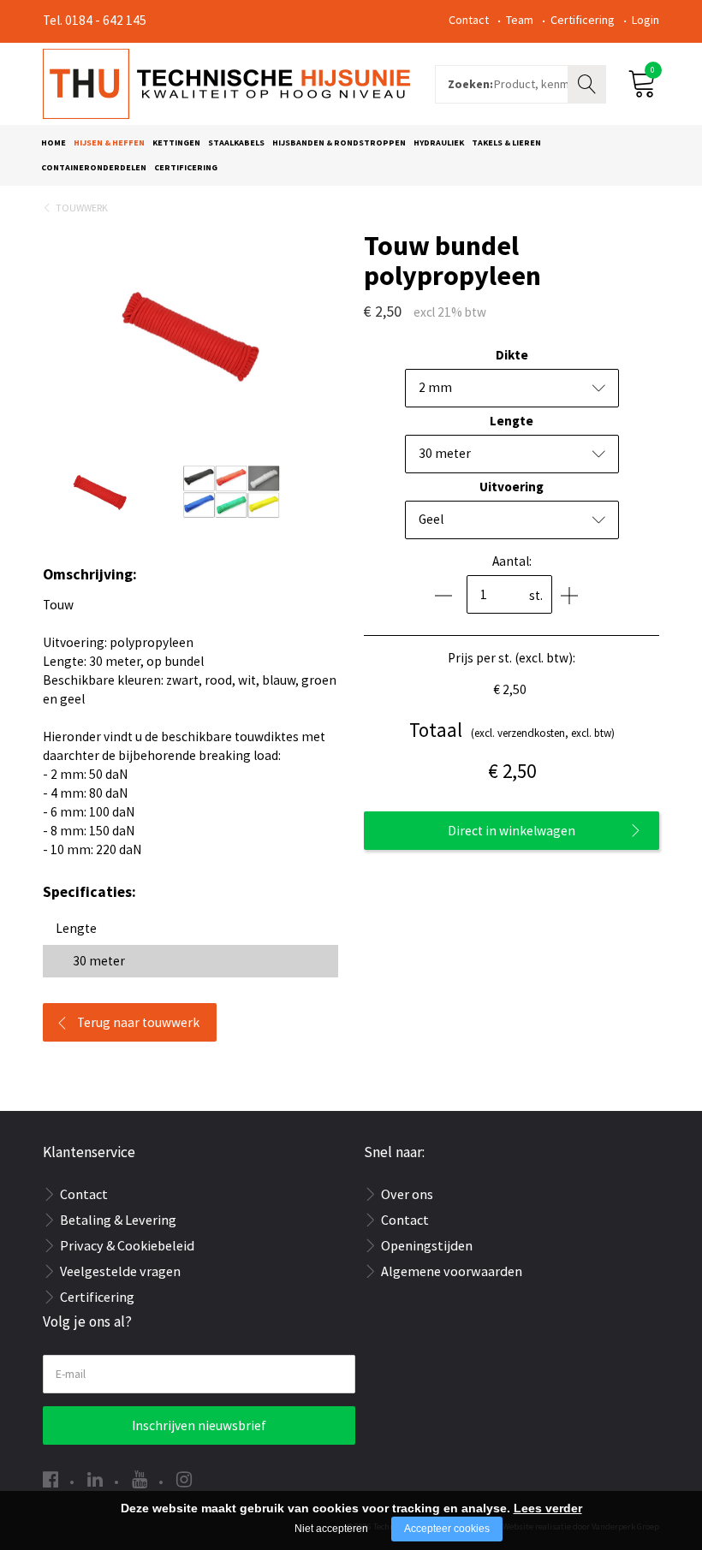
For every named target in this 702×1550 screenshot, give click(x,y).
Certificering (582, 19)
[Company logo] (226, 82)
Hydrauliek (438, 142)
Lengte (511, 421)
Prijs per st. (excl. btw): (511, 658)
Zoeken (589, 82)
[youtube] (139, 1479)
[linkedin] (95, 1479)
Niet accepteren (331, 1529)
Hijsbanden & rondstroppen (339, 142)
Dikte (512, 355)
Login (645, 19)
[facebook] (50, 1479)
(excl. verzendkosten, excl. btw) (512, 729)
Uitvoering (511, 486)
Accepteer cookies (447, 1529)
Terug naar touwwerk (138, 1022)
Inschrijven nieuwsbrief (199, 1425)
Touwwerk (82, 207)
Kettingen (176, 142)
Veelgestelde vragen (120, 1271)
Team (519, 19)
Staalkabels (236, 142)
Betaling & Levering (118, 1219)
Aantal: (512, 561)
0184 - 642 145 (105, 20)
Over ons (407, 1194)
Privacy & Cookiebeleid (127, 1245)
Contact (469, 19)
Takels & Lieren (506, 142)
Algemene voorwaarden (451, 1271)
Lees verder (548, 1508)
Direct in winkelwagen (511, 831)
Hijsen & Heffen (109, 142)
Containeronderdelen (93, 167)
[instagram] (184, 1479)
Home (53, 142)
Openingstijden (427, 1245)
